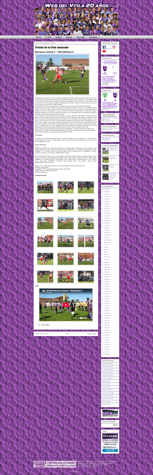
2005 (105, 269)
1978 (105, 335)
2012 (105, 223)
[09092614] (65, 265)
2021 (105, 201)
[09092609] (86, 229)
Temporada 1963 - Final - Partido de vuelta (113, 176)
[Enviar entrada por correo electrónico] (38, 324)
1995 (105, 293)
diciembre (107, 232)
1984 (105, 320)
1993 (105, 298)
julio (105, 244)
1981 (105, 327)
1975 (105, 342)
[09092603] (86, 194)
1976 (105, 340)
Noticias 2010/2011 (107, 369)
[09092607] (45, 229)
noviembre (107, 235)
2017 (105, 211)
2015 (105, 216)
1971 (105, 352)
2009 (105, 230)
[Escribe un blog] (43, 325)
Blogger (82, 471)
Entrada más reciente (41, 334)
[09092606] (86, 211)
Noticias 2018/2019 (107, 395)
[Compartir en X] (45, 325)
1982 (105, 325)
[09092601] (45, 194)
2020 (105, 204)
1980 (105, 330)
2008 (105, 262)
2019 (105, 206)
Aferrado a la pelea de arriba (114, 149)
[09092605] (65, 211)
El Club (48, 37)
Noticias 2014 (106, 381)
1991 (105, 303)
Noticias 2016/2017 (107, 390)
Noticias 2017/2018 (107, 392)
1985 (105, 318)
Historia (69, 37)
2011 (105, 225)
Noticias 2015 (106, 384)
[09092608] (65, 229)
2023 (105, 196)
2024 (105, 194)
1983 (105, 323)
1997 (105, 289)
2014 (105, 218)
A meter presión (112, 166)
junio (105, 247)
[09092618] (86, 283)
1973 (105, 347)
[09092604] (45, 211)
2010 (105, 228)
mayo (105, 249)
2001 (105, 279)
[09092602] (65, 194)
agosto (106, 242)
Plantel (38, 37)
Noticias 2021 (106, 404)
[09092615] (86, 265)
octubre (106, 237)
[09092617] (65, 283)
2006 (105, 267)
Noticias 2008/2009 (107, 363)
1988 (105, 310)
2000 (105, 281)
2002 (105, 277)
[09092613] (45, 265)
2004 (105, 272)
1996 (105, 291)
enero (105, 259)
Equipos (59, 37)
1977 (105, 337)
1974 (105, 344)
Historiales (81, 37)
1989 (105, 308)
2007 (105, 264)
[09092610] (45, 247)
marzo (105, 254)
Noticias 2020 (106, 401)
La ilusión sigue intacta (113, 157)
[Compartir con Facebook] (47, 325)
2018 (105, 208)
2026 (105, 189)
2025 (105, 191)
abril (105, 252)
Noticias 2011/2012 (107, 372)
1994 (105, 296)
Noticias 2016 (106, 387)
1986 (105, 315)
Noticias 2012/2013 (107, 375)
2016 (105, 213)
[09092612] (86, 247)
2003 (105, 274)
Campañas (93, 37)
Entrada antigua (92, 334)
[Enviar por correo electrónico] (42, 325)
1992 (105, 301)
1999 (105, 284)
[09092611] (65, 247)
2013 (105, 220)
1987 (105, 313)
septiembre (107, 240)
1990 (105, 306)
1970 (105, 354)
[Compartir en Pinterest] (48, 325)
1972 (105, 349)
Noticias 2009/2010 (107, 366)
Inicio (67, 334)
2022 (105, 199)
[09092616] (45, 283)
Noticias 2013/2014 (107, 378)
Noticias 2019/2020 (107, 398)
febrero (106, 257)
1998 (105, 286)
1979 (105, 332)
